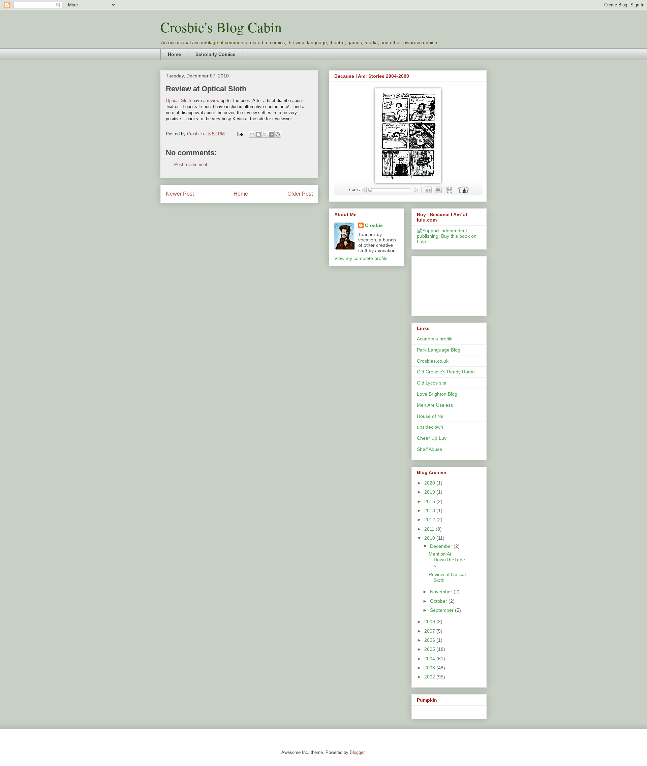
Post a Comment (190, 164)
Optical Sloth (178, 100)
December (442, 546)
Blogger (357, 752)
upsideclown (430, 427)
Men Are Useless (435, 405)
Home (174, 54)
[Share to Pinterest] (277, 134)
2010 (430, 538)
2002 (430, 676)
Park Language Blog (438, 350)
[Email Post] (240, 133)
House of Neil (431, 416)
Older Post (300, 194)
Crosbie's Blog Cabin (221, 27)
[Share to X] (264, 134)
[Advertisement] (447, 284)
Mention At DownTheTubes (447, 559)
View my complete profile (361, 258)
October (439, 601)
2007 (430, 631)
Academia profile (435, 338)
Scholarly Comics (215, 54)
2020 (430, 483)
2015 (430, 501)
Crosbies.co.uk (433, 361)
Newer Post (180, 194)
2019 (430, 492)
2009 (430, 621)
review (213, 100)
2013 (430, 510)
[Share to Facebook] (271, 134)
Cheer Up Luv (431, 438)
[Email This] (252, 134)
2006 (430, 640)
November (442, 591)
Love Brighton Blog (437, 394)
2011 (430, 529)
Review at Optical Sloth (206, 89)
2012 (430, 519)
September (442, 610)
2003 (430, 667)
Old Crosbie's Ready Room (446, 371)
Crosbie (374, 225)
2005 (430, 649)
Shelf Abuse (429, 449)
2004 (430, 658)
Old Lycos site (431, 383)
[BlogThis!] (258, 134)
